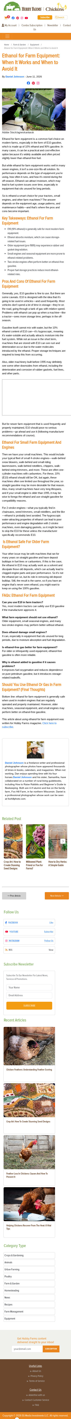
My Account (10, 25)
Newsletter (52, 25)
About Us (36, 1371)
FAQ (37, 1404)
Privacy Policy (37, 1376)
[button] (62, 841)
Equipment (34, 44)
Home (6, 44)
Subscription (51, 1349)
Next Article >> (57, 895)
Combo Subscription (32, 25)
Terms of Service (37, 1381)
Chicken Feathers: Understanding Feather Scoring (29, 1069)
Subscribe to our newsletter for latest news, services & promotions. (27, 977)
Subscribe (45, 17)
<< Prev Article (14, 895)
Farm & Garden (19, 44)
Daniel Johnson (15, 76)
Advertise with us (37, 1395)
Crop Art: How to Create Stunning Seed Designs (28, 1121)
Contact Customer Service (37, 1400)
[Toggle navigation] (7, 36)
